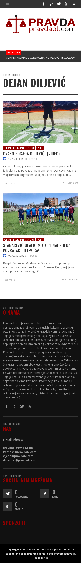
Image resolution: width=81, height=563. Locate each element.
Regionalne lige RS (23, 147)
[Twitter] (58, 4)
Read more (9, 182)
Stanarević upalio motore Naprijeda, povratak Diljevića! (37, 247)
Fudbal (7, 147)
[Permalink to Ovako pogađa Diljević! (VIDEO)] (40, 122)
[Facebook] (43, 4)
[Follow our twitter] (7, 493)
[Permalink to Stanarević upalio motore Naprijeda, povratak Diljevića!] (40, 213)
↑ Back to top (41, 557)
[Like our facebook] (44, 493)
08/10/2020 (31, 158)
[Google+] (51, 4)
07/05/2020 (31, 255)
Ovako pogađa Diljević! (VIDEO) (31, 153)
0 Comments (71, 279)
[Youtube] (66, 4)
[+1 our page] (7, 506)
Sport (39, 147)
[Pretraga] (8, 4)
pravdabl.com (15, 158)
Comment (72, 182)
